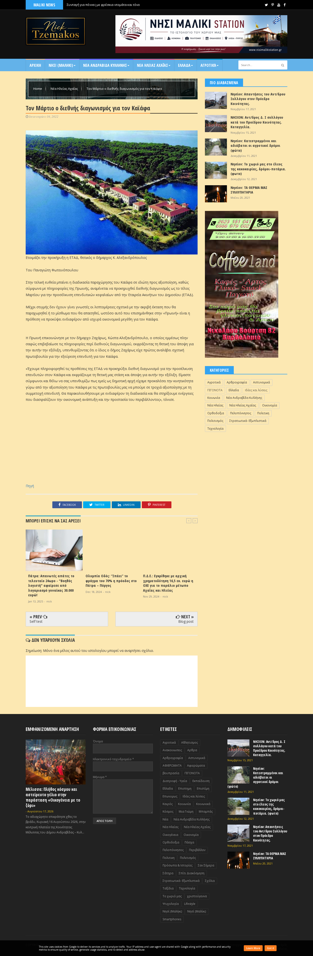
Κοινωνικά (203, 804)
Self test (36, 621)
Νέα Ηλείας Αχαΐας (65, 88)
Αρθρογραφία (237, 382)
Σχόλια (210, 881)
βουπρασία (171, 773)
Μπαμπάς (206, 811)
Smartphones (172, 919)
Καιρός (168, 804)
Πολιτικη (263, 413)
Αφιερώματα (196, 765)
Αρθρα (192, 750)
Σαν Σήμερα (206, 865)
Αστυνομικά (261, 382)
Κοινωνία (213, 398)
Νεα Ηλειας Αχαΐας (152, 65)
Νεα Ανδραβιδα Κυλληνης (105, 65)
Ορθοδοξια (215, 413)
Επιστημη (184, 788)
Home (38, 88)
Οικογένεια (170, 835)
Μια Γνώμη (186, 811)
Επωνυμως (170, 796)
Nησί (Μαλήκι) (172, 911)
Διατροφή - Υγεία (175, 781)
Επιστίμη (203, 788)
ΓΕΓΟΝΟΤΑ (215, 390)
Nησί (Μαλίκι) (196, 911)
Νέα (165, 819)
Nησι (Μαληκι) (61, 65)
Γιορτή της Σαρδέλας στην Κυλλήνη (93, 4)
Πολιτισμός (215, 421)
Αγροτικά (208, 65)
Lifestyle (189, 904)
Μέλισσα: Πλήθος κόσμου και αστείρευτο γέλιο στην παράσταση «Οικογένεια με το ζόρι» (53, 797)
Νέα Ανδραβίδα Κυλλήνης (244, 398)
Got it (270, 948)
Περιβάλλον (197, 850)
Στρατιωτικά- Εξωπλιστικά (247, 421)
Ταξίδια (168, 888)
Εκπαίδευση (201, 781)
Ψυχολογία (171, 904)
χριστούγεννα (197, 896)
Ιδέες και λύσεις (256, 390)
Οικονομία (269, 405)
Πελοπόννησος (240, 413)
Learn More (253, 948)
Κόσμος (168, 811)
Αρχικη (35, 65)
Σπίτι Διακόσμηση (191, 873)
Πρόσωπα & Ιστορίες (177, 865)
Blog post (186, 621)
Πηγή (30, 486)
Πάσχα (189, 842)
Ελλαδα (184, 65)
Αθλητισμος (189, 742)
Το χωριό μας (172, 896)
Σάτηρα (168, 873)
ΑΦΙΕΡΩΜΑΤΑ (172, 765)
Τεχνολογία (215, 428)
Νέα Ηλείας (215, 405)
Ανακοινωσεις (172, 750)
